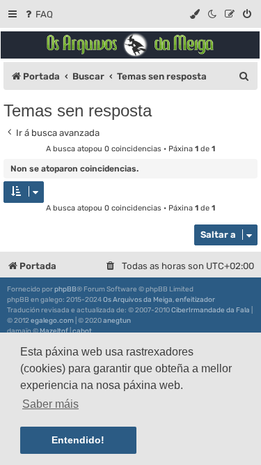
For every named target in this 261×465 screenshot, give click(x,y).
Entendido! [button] (78, 439)
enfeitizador (195, 300)
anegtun (117, 321)
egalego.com (52, 321)
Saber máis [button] (50, 404)
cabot (82, 331)
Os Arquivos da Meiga (138, 300)
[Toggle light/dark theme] (213, 14)
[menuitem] (38, 14)
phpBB (65, 289)
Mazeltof (54, 331)
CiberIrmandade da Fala (210, 310)
